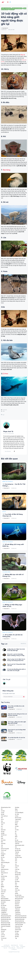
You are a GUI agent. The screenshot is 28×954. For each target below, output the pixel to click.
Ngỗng (2, 886)
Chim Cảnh (3, 890)
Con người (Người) (19, 812)
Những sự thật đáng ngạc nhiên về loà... (12, 605)
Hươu (16, 871)
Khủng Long (17, 874)
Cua (16, 862)
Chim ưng (17, 890)
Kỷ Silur (2, 903)
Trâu (2, 874)
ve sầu (16, 888)
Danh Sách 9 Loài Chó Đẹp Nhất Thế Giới (17, 730)
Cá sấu (2, 812)
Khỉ (1, 809)
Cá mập (3, 810)
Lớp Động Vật (6, 945)
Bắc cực (3, 871)
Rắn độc (17, 936)
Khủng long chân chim (6, 919)
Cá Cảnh (3, 879)
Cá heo (5, 373)
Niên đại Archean (19, 898)
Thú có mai (3, 850)
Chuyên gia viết (20, 947)
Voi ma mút (3, 938)
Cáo (2, 845)
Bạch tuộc (3, 829)
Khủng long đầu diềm (19, 919)
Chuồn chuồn (18, 929)
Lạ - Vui (13, 946)
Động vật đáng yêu (5, 862)
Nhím (2, 884)
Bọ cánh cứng (18, 895)
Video (17, 946)
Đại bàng (6, 170)
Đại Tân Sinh (18, 850)
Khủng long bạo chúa (5, 807)
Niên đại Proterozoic (5, 900)
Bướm (16, 822)
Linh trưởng (17, 927)
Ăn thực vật (17, 848)
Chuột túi (3, 896)
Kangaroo (3, 853)
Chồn (2, 881)
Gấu (2, 821)
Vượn (16, 891)
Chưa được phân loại (5, 946)
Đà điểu (2, 833)
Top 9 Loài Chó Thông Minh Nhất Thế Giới (16, 664)
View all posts (8, 451)
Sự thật (16, 826)
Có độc (2, 867)
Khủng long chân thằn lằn (20, 917)
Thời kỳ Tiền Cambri (19, 896)
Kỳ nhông (17, 881)
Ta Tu (2, 852)
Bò (15, 828)
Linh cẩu (3, 934)
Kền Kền (17, 886)
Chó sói (16, 821)
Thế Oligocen (4, 910)
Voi (16, 838)
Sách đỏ (17, 865)
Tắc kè (16, 876)
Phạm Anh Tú (5, 28)
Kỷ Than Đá (3, 905)
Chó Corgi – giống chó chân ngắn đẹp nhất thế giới (17, 722)
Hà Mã (2, 855)
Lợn (2, 828)
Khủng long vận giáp (5, 922)
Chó (2, 847)
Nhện (16, 824)
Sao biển (17, 934)
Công (2, 895)
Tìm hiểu (21, 945)
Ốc (1, 888)
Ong (16, 835)
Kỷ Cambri (3, 902)
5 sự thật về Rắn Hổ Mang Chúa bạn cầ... (13, 515)
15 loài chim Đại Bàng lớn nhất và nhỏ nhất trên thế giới (16, 669)
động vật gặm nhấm (19, 845)
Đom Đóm (3, 840)
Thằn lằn (17, 852)
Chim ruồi (3, 891)
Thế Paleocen (4, 909)
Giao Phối (3, 843)
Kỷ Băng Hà (3, 929)
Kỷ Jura (2, 857)
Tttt (2, 940)
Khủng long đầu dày (19, 921)
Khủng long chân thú (5, 917)
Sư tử (2, 819)
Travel (2, 933)
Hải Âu (16, 893)
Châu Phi (17, 843)
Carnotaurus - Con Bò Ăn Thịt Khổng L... (14, 485)
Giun (16, 860)
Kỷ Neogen (17, 910)
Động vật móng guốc (5, 926)
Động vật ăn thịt (18, 841)
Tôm (2, 824)
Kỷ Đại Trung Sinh (5, 848)
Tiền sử (2, 860)
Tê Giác (16, 853)
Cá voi (16, 810)
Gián (16, 859)
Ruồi (2, 838)
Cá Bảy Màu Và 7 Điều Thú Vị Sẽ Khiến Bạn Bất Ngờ (16, 649)
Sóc (16, 847)
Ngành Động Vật (14, 945)
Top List (5, 947)
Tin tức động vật (12, 947)
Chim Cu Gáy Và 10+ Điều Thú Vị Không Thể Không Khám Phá (16, 659)
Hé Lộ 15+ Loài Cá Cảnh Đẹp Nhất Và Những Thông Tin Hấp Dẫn (15, 655)
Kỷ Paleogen (18, 907)
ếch (2, 864)
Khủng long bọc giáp (5, 924)
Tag (16, 938)
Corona (2, 936)
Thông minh (18, 855)
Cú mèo (17, 829)
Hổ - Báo (17, 814)
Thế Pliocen (17, 912)
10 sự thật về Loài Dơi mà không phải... (12, 635)
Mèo (2, 859)
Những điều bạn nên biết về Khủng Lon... (13, 575)
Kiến (2, 841)
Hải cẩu (2, 831)
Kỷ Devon (17, 903)
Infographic (22, 946)
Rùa (2, 836)
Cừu (16, 884)
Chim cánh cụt (4, 816)
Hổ (1, 927)
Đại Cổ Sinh (17, 900)
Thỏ (2, 883)
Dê (15, 833)
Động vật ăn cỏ (4, 872)
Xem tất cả (23, 643)
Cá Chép (17, 878)
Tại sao (16, 933)
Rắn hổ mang (18, 817)
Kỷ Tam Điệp (18, 872)
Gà (15, 831)
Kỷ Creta (3, 907)
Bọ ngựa (17, 931)
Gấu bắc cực (4, 835)
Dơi (2, 826)
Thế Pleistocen (4, 914)
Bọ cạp (16, 840)
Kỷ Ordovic (17, 902)
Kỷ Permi (17, 905)
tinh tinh (3, 931)
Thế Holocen (18, 914)
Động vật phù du (4, 869)
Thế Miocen (3, 912)
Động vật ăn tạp (18, 926)
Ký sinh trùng (4, 876)
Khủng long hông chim (6, 915)
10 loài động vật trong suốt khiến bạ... (13, 545)
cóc (16, 864)
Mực (16, 883)
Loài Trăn (17, 869)
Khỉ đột (2, 814)
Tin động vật (14, 949)
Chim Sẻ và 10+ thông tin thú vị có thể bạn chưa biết (17, 714)
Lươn (16, 867)
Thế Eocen (17, 909)
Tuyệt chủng (18, 819)
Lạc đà (16, 879)
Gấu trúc (3, 822)
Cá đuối (2, 878)
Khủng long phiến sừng (20, 922)
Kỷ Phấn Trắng (18, 857)
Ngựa (16, 809)
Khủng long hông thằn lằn (20, 915)
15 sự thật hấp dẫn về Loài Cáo (16, 737)
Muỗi (16, 836)
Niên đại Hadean (4, 898)
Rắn (2, 817)
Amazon (3, 865)
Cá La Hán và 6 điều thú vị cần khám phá (16, 706)
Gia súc (2, 893)
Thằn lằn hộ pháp (19, 924)
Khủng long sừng (5, 921)
